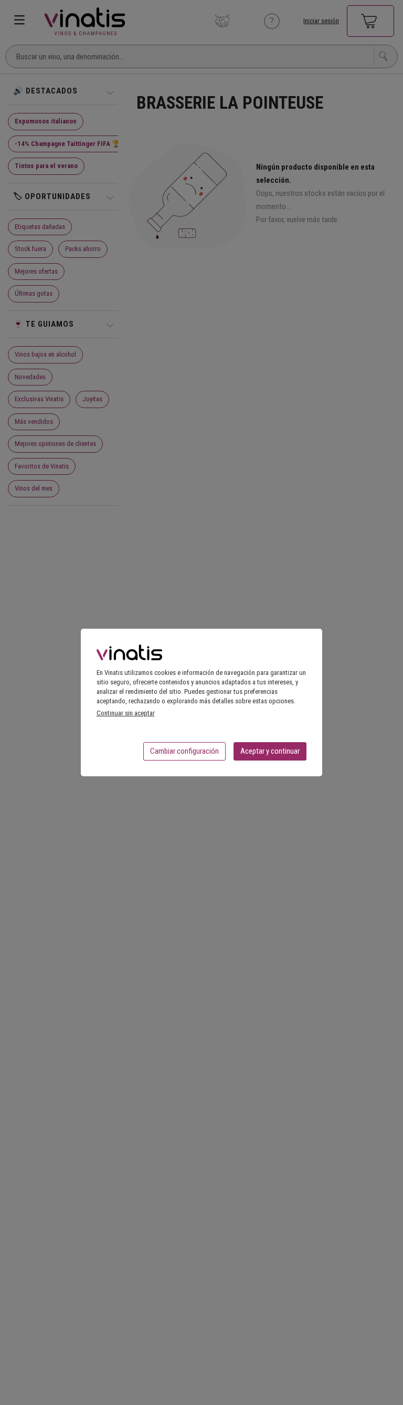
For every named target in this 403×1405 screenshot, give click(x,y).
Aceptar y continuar (270, 751)
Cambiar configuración (184, 751)
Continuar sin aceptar (126, 713)
